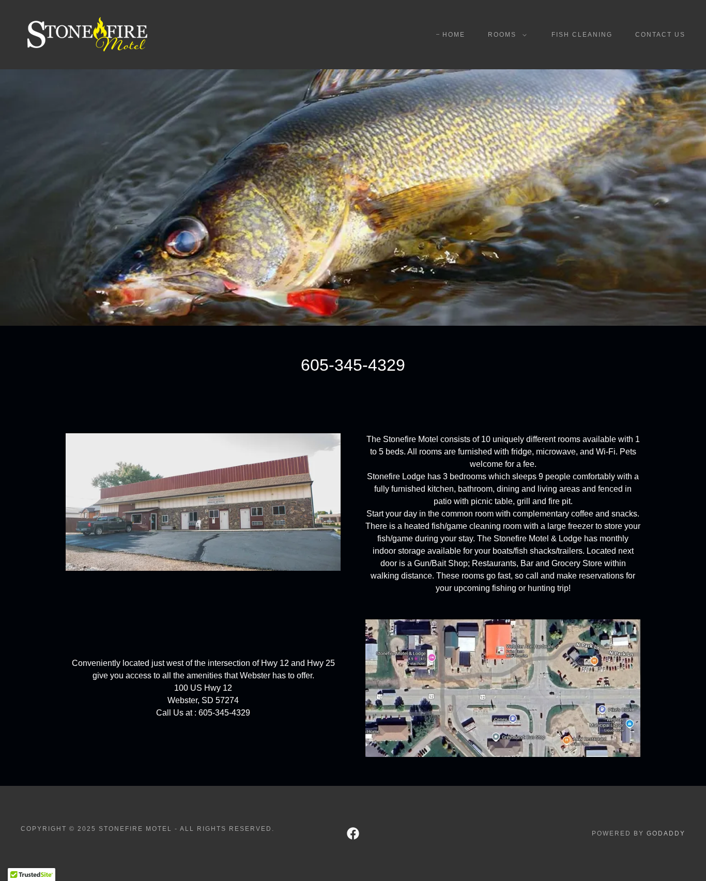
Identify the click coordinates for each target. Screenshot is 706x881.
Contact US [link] (660, 34)
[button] (505, 34)
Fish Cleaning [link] (581, 34)
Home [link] (453, 34)
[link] (87, 33)
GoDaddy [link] (666, 833)
